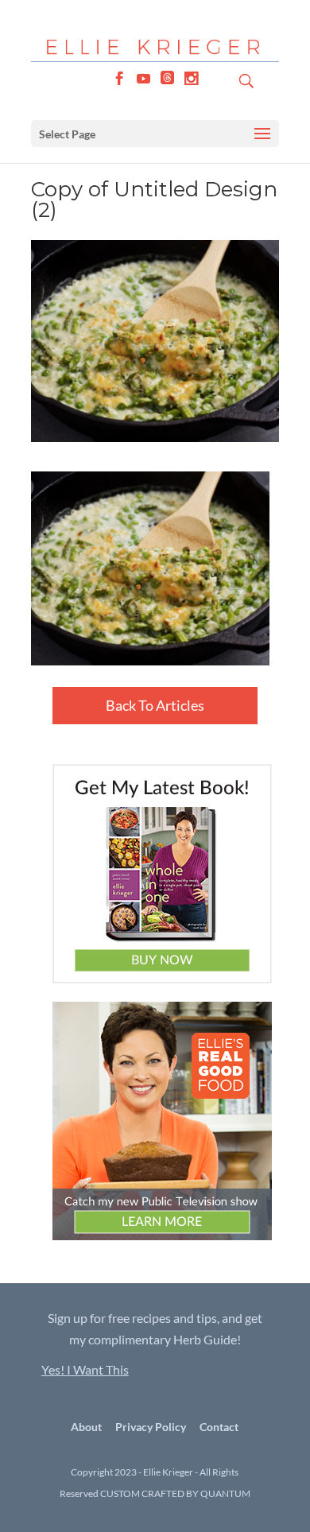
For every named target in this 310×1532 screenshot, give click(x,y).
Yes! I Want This (85, 1369)
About (86, 1426)
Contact (219, 1426)
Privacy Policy (150, 1426)
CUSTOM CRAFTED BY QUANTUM (175, 1493)
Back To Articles (155, 705)
